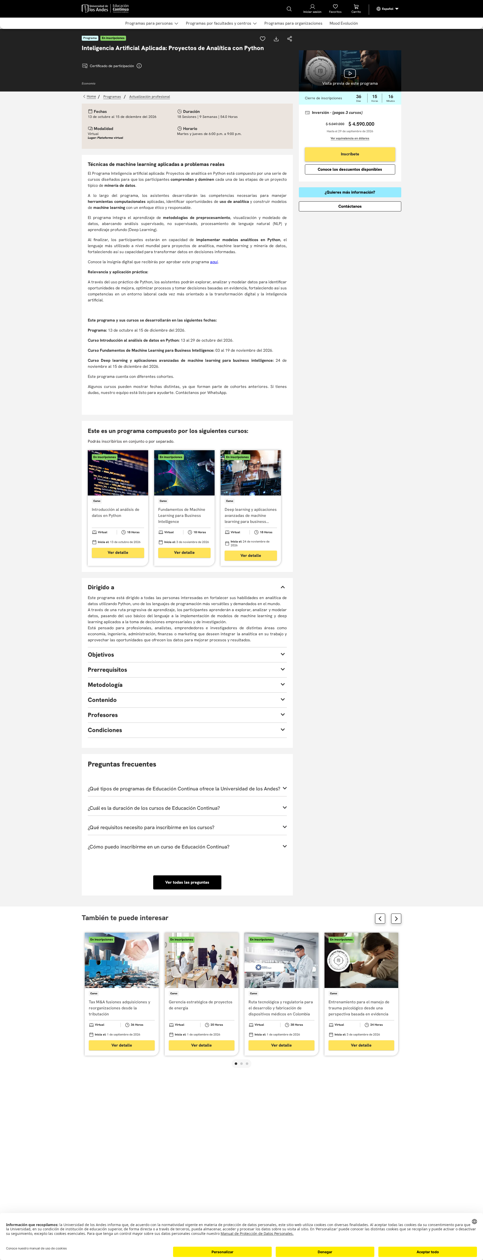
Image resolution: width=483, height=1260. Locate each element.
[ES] (387, 8)
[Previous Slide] (380, 919)
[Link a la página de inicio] (90, 97)
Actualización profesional (149, 96)
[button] (290, 39)
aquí (214, 261)
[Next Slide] (396, 919)
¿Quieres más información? (350, 192)
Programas (112, 96)
